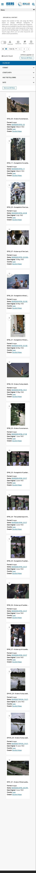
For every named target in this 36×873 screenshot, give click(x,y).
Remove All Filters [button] (26, 58)
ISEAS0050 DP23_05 (18, 124)
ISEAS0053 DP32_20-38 (19, 213)
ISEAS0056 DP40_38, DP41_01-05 (22, 788)
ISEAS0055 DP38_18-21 (19, 390)
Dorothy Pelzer (17, 131)
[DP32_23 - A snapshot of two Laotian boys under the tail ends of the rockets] (18, 193)
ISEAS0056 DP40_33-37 (19, 478)
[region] (18, 76)
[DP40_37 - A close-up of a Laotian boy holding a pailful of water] (18, 635)
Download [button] (10, 42)
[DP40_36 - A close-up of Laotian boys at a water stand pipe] (18, 591)
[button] (18, 42)
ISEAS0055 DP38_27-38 (19, 434)
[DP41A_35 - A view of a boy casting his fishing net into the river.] (18, 724)
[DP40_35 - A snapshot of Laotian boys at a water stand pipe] (18, 547)
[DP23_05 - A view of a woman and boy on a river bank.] (18, 105)
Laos (14, 129)
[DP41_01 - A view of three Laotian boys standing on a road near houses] (18, 768)
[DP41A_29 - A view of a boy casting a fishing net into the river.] (18, 680)
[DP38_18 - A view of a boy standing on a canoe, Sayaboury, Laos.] (18, 370)
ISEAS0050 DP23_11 (18, 169)
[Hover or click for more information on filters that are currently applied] (33, 55)
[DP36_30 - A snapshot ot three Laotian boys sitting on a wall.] (18, 282)
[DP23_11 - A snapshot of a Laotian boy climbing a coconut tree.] (18, 149)
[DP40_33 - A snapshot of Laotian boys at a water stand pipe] (18, 459)
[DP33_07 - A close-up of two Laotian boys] (18, 237)
